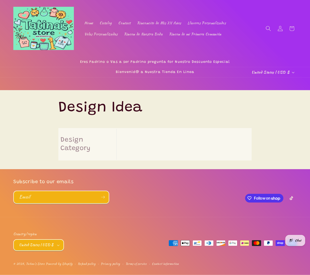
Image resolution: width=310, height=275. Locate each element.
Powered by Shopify (59, 264)
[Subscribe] (103, 197)
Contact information (165, 264)
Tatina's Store (35, 264)
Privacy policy (110, 264)
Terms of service (136, 264)
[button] (268, 28)
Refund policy (87, 264)
